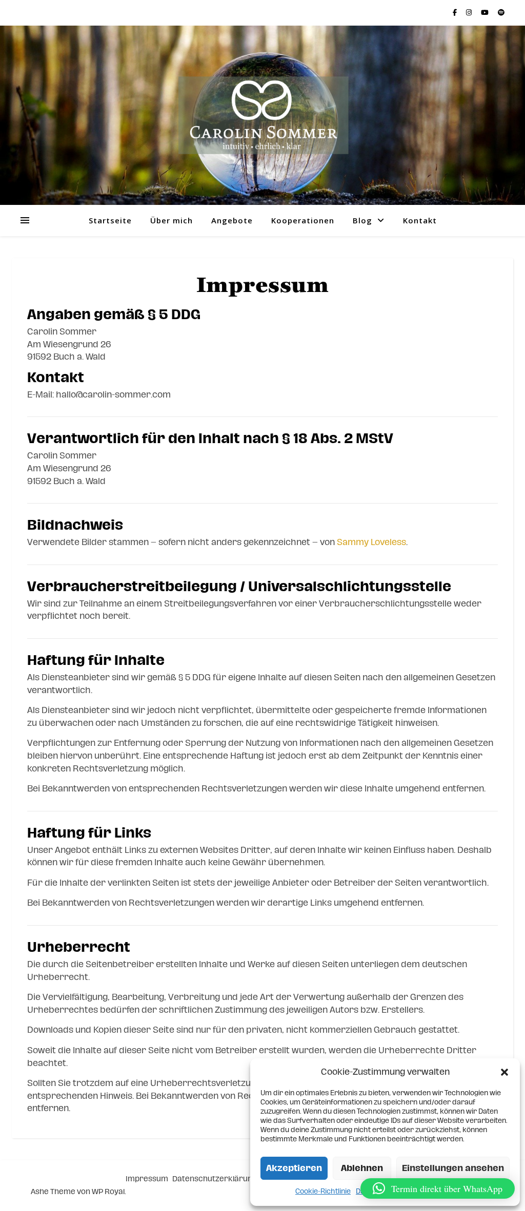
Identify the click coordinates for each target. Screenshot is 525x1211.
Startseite (110, 220)
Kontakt (420, 220)
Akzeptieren (294, 1168)
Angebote (232, 220)
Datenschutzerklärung (214, 1179)
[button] (504, 1072)
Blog (362, 220)
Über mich (171, 220)
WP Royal (108, 1191)
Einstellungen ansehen (453, 1168)
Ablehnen (362, 1168)
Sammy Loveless (371, 542)
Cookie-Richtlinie (323, 1191)
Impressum (147, 1179)
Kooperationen (302, 220)
